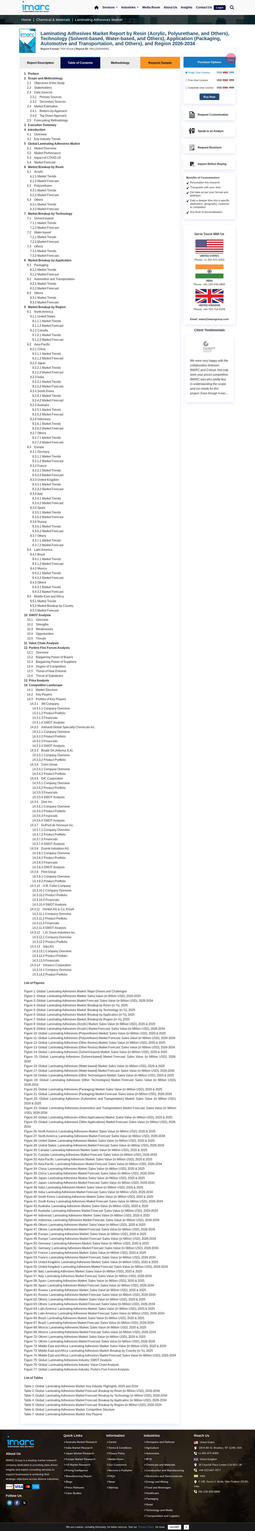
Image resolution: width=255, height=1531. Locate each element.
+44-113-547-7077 (210, 1470)
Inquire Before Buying (212, 163)
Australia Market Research (81, 1441)
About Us (170, 7)
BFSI (149, 1459)
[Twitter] (24, 1503)
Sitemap (113, 1487)
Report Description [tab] (40, 62)
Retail (149, 1504)
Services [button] (108, 7)
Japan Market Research (80, 1453)
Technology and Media (159, 1510)
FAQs (111, 1476)
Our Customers (117, 1464)
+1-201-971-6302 (208, 1453)
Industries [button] (128, 7)
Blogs (69, 1481)
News (111, 1481)
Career (112, 1441)
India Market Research (79, 1447)
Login (219, 7)
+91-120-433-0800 (209, 1491)
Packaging (152, 1498)
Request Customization (213, 114)
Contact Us (204, 7)
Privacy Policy (146, 1527)
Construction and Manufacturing (165, 1470)
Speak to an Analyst (210, 131)
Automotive (152, 1453)
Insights (186, 7)
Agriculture (152, 1447)
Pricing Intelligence (77, 1470)
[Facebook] (17, 1503)
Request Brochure (210, 147)
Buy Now (209, 96)
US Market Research (78, 1464)
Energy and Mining (157, 1481)
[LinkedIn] (9, 1503)
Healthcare (152, 1493)
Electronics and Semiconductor (164, 1476)
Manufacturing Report (78, 1476)
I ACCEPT (174, 1527)
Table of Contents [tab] (80, 62)
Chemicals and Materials (160, 1464)
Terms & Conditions (119, 1447)
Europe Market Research (80, 1459)
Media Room (151, 7)
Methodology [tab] (120, 62)
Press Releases (75, 1487)
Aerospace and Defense (160, 1441)
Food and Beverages (158, 1487)
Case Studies (73, 1493)
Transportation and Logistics (162, 1515)
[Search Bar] (232, 7)
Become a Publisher (120, 1470)
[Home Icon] (96, 7)
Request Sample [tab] (160, 62)
